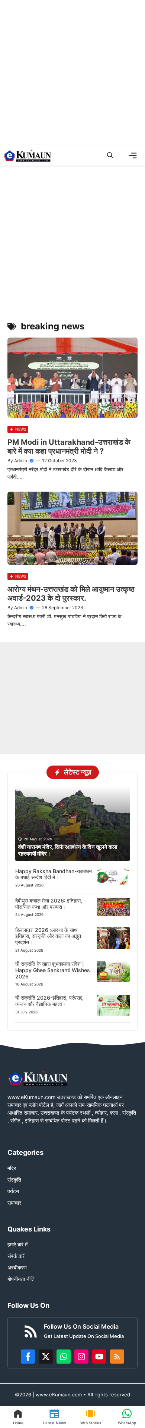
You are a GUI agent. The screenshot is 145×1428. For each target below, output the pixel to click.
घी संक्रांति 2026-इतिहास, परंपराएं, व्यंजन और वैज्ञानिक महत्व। (49, 1000)
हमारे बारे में (17, 1244)
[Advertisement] (72, 72)
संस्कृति (14, 1179)
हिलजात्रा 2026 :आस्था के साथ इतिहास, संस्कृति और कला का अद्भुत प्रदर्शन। (48, 936)
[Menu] (132, 155)
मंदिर (11, 1168)
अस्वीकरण (17, 1267)
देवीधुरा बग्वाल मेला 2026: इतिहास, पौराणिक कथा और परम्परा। (48, 903)
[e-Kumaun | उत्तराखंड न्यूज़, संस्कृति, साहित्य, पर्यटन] (27, 155)
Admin (20, 460)
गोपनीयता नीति (21, 1279)
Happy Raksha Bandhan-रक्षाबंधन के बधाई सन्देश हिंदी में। (53, 874)
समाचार (14, 1202)
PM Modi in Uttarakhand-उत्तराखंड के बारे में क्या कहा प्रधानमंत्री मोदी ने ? (68, 447)
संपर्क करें (16, 1256)
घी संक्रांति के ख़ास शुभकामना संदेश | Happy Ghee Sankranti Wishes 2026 (52, 970)
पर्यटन (13, 1191)
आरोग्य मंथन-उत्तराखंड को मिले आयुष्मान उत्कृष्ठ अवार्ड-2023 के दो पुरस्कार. (71, 594)
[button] (110, 155)
